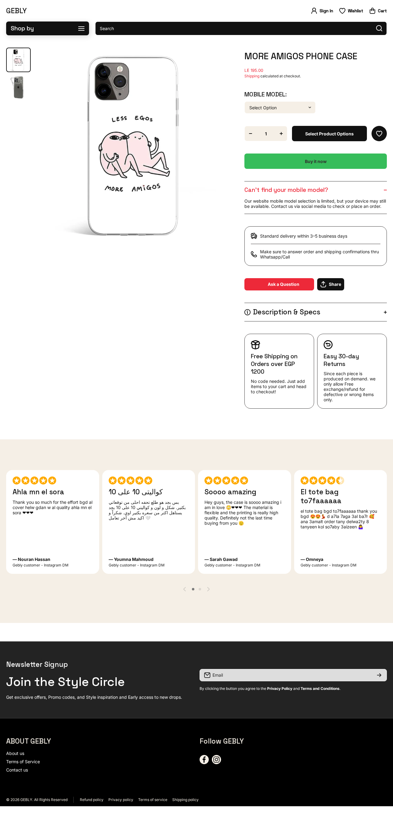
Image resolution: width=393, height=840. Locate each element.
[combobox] (241, 28)
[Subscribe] (379, 675)
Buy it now (316, 161)
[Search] (379, 28)
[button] (378, 11)
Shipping (251, 76)
